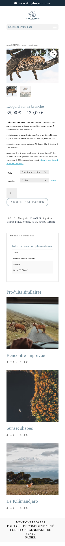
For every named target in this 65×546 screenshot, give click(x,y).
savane (42, 221)
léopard (26, 221)
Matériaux (12, 181)
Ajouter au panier (27, 202)
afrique (10, 221)
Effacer (53, 180)
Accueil (9, 45)
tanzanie (51, 221)
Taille (10, 173)
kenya (18, 221)
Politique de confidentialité (30, 526)
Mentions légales (30, 522)
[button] (53, 53)
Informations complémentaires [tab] (22, 236)
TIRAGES (16, 45)
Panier (30, 537)
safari (34, 221)
